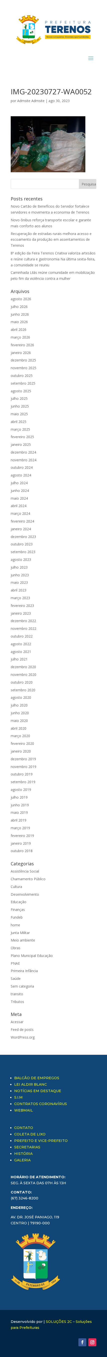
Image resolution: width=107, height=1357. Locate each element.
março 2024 (20, 513)
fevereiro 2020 (22, 743)
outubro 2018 (22, 850)
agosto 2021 (21, 651)
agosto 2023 (21, 559)
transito (17, 994)
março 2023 (20, 597)
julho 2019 (19, 797)
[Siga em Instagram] (92, 1342)
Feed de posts (22, 1029)
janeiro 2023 (21, 613)
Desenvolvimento (25, 894)
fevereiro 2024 (22, 521)
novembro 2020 (23, 674)
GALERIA (22, 1160)
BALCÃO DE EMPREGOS (36, 1078)
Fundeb (17, 917)
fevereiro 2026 (22, 345)
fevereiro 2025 (22, 436)
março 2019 (20, 828)
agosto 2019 (21, 789)
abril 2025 (18, 421)
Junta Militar (20, 932)
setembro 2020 (23, 690)
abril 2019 (18, 820)
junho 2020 (20, 712)
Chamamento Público (28, 879)
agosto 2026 (21, 298)
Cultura (16, 886)
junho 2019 (20, 805)
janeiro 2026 (21, 352)
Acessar (17, 1021)
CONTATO (23, 1127)
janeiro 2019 (21, 843)
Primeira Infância (24, 970)
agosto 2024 (21, 475)
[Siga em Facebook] (82, 1342)
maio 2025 (19, 414)
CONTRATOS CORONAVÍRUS (40, 1104)
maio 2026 (19, 321)
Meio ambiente (23, 940)
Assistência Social (25, 871)
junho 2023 (20, 575)
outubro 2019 (22, 774)
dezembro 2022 (23, 620)
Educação (18, 901)
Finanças (18, 909)
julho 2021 (19, 659)
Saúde (16, 978)
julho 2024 (19, 482)
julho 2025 (19, 398)
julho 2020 (19, 705)
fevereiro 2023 (22, 605)
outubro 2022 (22, 636)
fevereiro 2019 (22, 835)
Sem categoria (22, 986)
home (15, 925)
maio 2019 (19, 812)
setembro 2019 (23, 781)
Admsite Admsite (31, 100)
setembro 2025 (23, 383)
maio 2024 (19, 498)
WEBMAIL (23, 1110)
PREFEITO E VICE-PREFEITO (41, 1140)
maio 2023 (19, 582)
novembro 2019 (23, 766)
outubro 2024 (22, 467)
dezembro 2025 (23, 360)
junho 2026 (20, 314)
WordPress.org (23, 1037)
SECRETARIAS (27, 1147)
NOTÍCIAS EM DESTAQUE (37, 1091)
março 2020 (20, 735)
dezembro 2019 (23, 759)
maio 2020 (19, 720)
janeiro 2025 (21, 444)
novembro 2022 (23, 628)
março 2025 (20, 429)
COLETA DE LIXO (30, 1134)
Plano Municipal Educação (32, 955)
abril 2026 (18, 329)
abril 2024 (18, 505)
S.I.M (18, 1097)
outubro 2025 (22, 375)
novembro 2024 (23, 460)
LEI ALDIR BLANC (30, 1084)
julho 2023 (19, 567)
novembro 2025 (23, 367)
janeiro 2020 (21, 751)
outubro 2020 (22, 682)
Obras (15, 947)
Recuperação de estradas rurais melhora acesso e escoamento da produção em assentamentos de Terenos (51, 239)
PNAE (15, 963)
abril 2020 (18, 728)
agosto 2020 (21, 697)
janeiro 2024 (21, 529)
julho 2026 (19, 306)
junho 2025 (20, 406)
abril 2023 (18, 590)
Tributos (17, 1001)
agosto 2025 (21, 391)
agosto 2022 (21, 644)
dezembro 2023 (23, 536)
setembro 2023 (23, 551)
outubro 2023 (22, 544)
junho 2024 (20, 490)
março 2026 (20, 337)
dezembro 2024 (23, 452)
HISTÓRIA (23, 1153)
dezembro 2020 (23, 666)
